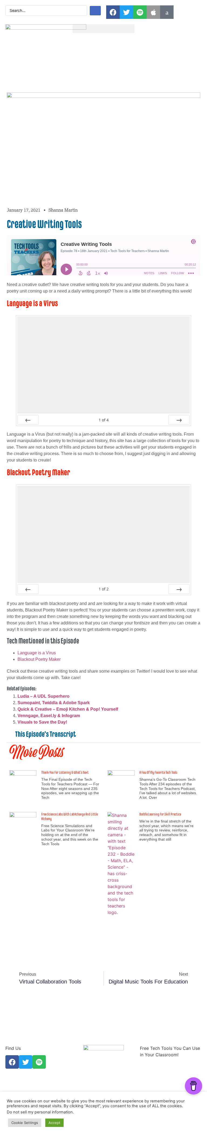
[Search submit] (95, 10)
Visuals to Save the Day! (42, 722)
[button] (103, 28)
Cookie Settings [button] (24, 1122)
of (104, 420)
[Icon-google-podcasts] (167, 12)
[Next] (179, 420)
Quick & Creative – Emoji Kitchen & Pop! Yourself (68, 709)
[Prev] (28, 420)
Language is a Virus (37, 653)
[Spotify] (140, 12)
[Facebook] (113, 12)
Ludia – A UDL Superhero (44, 696)
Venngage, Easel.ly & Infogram (49, 715)
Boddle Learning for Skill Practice (160, 814)
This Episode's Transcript (45, 734)
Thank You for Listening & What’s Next (65, 772)
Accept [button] (54, 1122)
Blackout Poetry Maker (39, 659)
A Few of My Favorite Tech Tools (158, 772)
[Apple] (153, 12)
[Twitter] (126, 12)
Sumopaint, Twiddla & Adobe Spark (54, 702)
